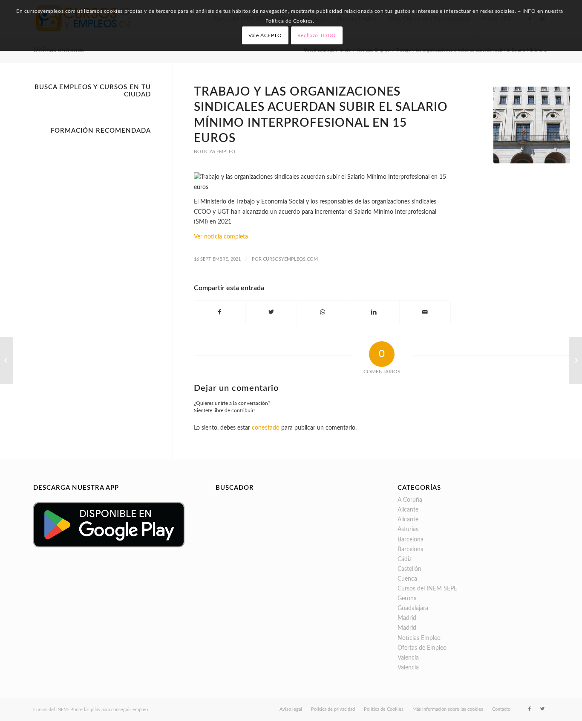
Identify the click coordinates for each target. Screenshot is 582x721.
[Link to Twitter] (542, 709)
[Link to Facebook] (529, 709)
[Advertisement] (92, 266)
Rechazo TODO (316, 35)
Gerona (407, 599)
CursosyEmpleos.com (290, 259)
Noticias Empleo (214, 151)
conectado (265, 428)
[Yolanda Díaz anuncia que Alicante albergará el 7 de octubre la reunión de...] (6, 360)
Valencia (408, 658)
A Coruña (410, 500)
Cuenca (407, 579)
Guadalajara (413, 608)
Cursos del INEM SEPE (427, 589)
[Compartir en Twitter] (271, 312)
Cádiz (405, 559)
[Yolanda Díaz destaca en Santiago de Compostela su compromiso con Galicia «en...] (575, 360)
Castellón (409, 569)
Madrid (407, 618)
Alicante (408, 510)
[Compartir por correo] (425, 312)
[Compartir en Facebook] (219, 312)
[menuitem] (290, 709)
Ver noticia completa (221, 237)
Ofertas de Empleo (422, 648)
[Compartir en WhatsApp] (322, 312)
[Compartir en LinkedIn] (373, 312)
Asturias (408, 529)
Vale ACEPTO (265, 35)
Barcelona (411, 540)
